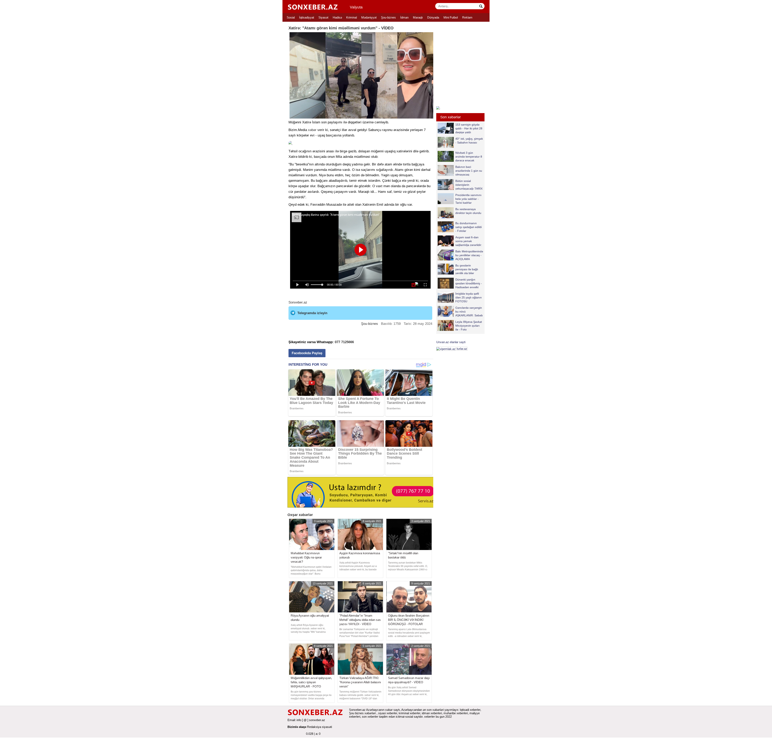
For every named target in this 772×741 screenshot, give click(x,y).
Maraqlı (418, 17)
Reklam (467, 17)
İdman (404, 17)
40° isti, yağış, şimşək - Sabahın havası (469, 140)
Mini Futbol (450, 17)
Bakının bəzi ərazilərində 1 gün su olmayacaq (468, 170)
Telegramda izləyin (312, 313)
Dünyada (433, 17)
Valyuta (356, 7)
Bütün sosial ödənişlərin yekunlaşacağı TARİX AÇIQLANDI (468, 184)
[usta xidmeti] (362, 492)
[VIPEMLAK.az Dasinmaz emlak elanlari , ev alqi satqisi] (446, 348)
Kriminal (351, 17)
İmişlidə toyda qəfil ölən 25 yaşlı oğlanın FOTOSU (468, 297)
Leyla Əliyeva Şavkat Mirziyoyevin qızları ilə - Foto (468, 325)
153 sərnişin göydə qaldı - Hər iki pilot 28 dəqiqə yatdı (468, 128)
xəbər (312, 130)
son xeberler (370, 716)
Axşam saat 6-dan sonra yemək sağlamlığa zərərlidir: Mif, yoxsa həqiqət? (468, 241)
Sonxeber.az (297, 302)
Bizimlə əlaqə (296, 727)
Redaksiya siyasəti (319, 727)
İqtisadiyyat (306, 17)
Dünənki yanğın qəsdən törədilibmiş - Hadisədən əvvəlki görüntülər (468, 283)
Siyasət (323, 17)
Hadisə (337, 17)
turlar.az (462, 348)
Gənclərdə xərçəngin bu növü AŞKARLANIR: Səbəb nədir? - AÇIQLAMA (469, 311)
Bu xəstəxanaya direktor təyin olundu (468, 211)
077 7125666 (344, 342)
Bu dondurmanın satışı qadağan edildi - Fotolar (468, 227)
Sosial (291, 17)
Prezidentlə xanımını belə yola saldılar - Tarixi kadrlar (468, 198)
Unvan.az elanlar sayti (450, 342)
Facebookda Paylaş (307, 353)
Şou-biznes (388, 17)
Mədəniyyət (369, 17)
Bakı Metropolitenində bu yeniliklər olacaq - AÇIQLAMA (469, 255)
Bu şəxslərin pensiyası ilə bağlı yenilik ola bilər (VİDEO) (466, 269)
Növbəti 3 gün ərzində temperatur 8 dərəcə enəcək (468, 156)
